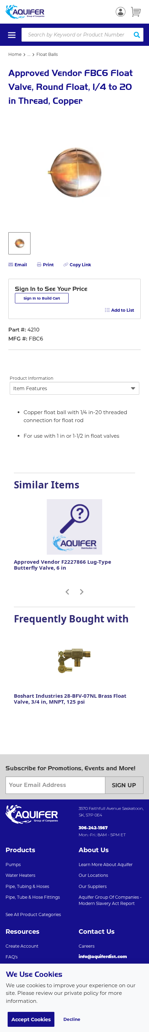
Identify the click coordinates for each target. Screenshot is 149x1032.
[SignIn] (120, 11)
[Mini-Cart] (135, 11)
